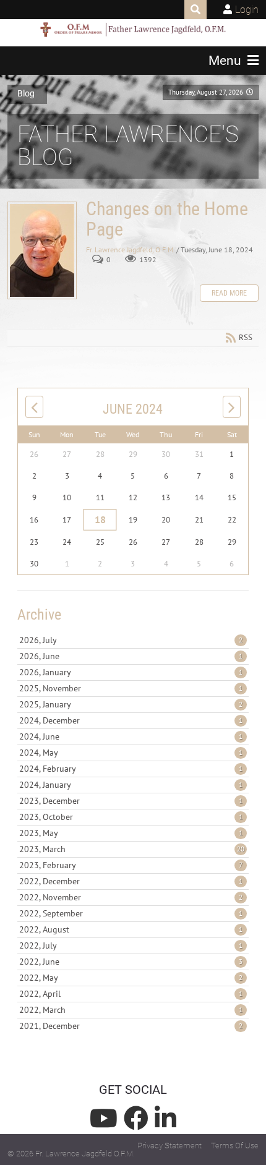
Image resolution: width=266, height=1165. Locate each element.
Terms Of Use (235, 1146)
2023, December (130, 800)
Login (247, 9)
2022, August (130, 929)
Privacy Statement (169, 1146)
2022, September (130, 913)
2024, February (130, 768)
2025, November (130, 688)
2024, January (130, 784)
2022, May (130, 977)
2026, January (130, 672)
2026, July (130, 640)
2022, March (130, 1009)
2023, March (131, 849)
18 (100, 520)
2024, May (130, 752)
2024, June (130, 736)
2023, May (130, 833)
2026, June (130, 656)
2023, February (130, 865)
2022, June (130, 961)
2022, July (130, 945)
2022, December (130, 881)
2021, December (130, 1025)
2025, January (130, 704)
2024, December (130, 720)
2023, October (130, 816)
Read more (229, 293)
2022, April (130, 993)
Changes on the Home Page (42, 250)
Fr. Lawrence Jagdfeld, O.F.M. (130, 249)
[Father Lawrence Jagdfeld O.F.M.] (133, 29)
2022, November (130, 897)
